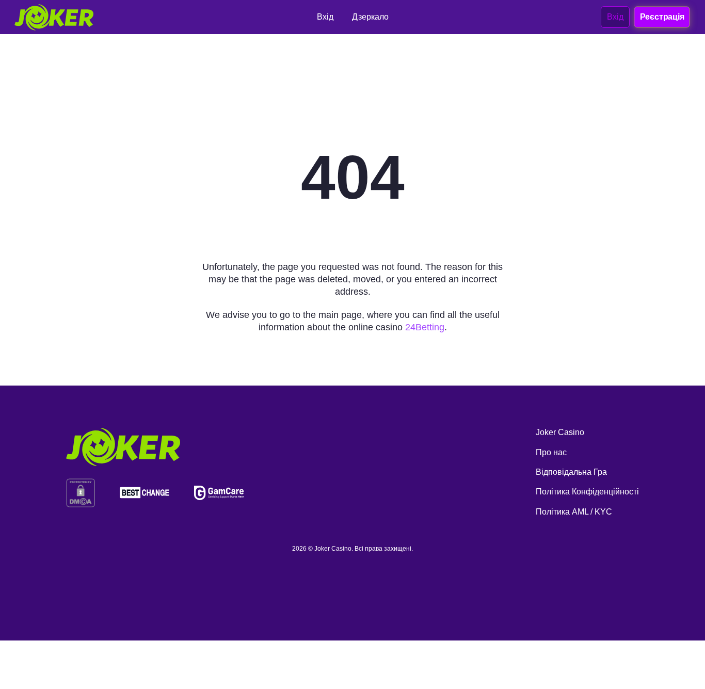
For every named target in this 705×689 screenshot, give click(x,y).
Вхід (615, 16)
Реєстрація (661, 16)
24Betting (424, 327)
